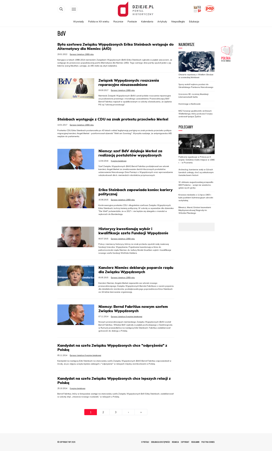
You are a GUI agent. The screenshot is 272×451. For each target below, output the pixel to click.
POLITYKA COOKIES (208, 442)
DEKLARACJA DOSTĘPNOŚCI (160, 442)
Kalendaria (147, 21)
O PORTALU (145, 442)
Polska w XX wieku (98, 21)
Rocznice (118, 21)
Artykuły (162, 21)
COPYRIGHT (185, 442)
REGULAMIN (195, 442)
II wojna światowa (118, 161)
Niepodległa (178, 21)
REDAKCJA (175, 442)
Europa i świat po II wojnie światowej (126, 316)
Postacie (132, 21)
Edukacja (194, 21)
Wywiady (78, 21)
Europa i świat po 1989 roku (82, 54)
